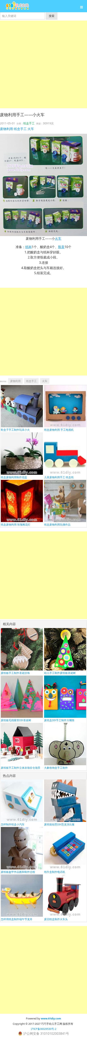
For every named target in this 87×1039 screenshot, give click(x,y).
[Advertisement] (43, 64)
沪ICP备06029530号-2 (43, 1029)
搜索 (51, 16)
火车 (31, 129)
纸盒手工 (29, 123)
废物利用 (6, 129)
